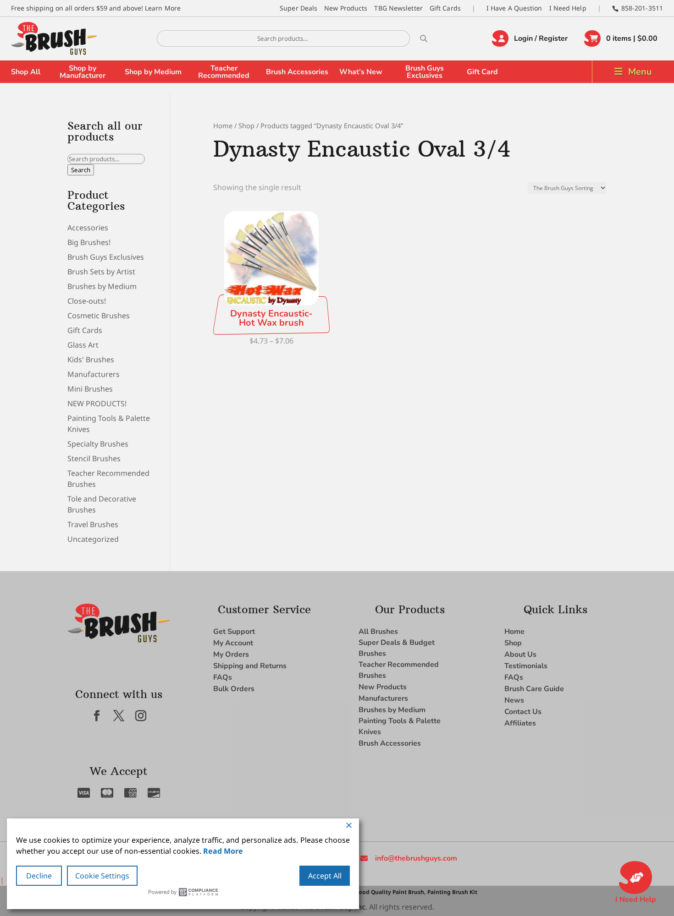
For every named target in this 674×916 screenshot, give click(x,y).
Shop (246, 125)
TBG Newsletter (398, 8)
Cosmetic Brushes (98, 316)
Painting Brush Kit (452, 892)
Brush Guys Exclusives (424, 72)
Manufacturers (93, 374)
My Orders (231, 654)
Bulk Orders (233, 689)
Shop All (25, 72)
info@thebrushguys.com (416, 858)
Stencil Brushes (94, 458)
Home (222, 125)
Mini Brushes (90, 389)
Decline (39, 876)
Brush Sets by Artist (101, 272)
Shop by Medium (153, 72)
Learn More (163, 8)
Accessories (87, 228)
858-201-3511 (642, 8)
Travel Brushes (92, 524)
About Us (520, 654)
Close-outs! (86, 301)
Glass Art (83, 345)
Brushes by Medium (102, 286)
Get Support (234, 632)
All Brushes (378, 632)
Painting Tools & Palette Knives (400, 726)
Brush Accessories (297, 72)
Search (80, 170)
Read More (223, 851)
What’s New (360, 72)
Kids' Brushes (90, 359)
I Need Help (567, 8)
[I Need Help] (635, 877)
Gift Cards (445, 8)
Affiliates (520, 723)
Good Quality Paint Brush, (389, 892)
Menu (640, 71)
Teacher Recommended (223, 72)
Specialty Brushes (97, 444)
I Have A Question (514, 8)
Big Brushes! (88, 242)
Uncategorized (93, 539)
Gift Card (482, 72)
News (514, 700)
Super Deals (298, 8)
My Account (233, 643)
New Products (345, 8)
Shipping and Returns (250, 666)
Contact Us (522, 712)
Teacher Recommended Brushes (399, 670)
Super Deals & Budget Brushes (397, 648)
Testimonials (525, 666)
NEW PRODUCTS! (97, 403)
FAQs (222, 677)
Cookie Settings (102, 876)
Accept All (325, 876)
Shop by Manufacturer (82, 72)
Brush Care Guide (534, 689)
